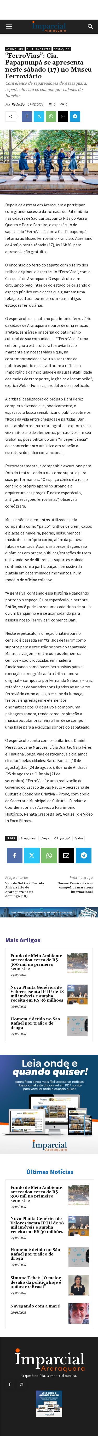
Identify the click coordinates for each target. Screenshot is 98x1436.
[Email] (63, 116)
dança (45, 838)
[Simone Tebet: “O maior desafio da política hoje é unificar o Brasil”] (78, 1285)
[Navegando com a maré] (78, 1313)
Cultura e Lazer (38, 49)
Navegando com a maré (35, 1306)
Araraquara (15, 49)
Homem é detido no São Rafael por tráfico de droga (35, 1023)
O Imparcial (61, 838)
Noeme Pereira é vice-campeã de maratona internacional (75, 887)
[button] (9, 27)
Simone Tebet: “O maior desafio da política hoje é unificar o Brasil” (35, 1282)
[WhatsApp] (51, 116)
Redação (17, 104)
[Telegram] (75, 116)
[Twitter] (39, 116)
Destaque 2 (62, 49)
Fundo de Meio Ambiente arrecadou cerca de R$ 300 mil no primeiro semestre (36, 963)
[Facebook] (27, 116)
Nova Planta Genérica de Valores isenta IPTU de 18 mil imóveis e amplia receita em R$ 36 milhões (37, 994)
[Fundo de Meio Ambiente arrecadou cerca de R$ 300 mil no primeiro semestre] (77, 963)
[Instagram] (21, 1384)
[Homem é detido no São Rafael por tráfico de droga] (77, 1026)
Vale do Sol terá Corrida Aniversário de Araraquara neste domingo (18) (24, 889)
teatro (78, 838)
